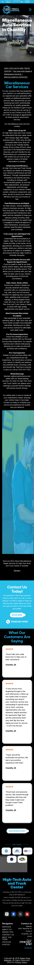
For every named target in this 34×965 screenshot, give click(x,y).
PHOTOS (6, 945)
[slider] (9, 649)
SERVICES (6, 927)
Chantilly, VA (11, 665)
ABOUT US (7, 929)
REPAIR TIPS (7, 932)
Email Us (28, 948)
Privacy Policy (21, 962)
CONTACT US (8, 935)
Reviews (17, 571)
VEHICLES (6, 942)
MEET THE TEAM (7, 938)
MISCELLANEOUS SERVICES (15, 77)
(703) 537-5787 (24, 370)
